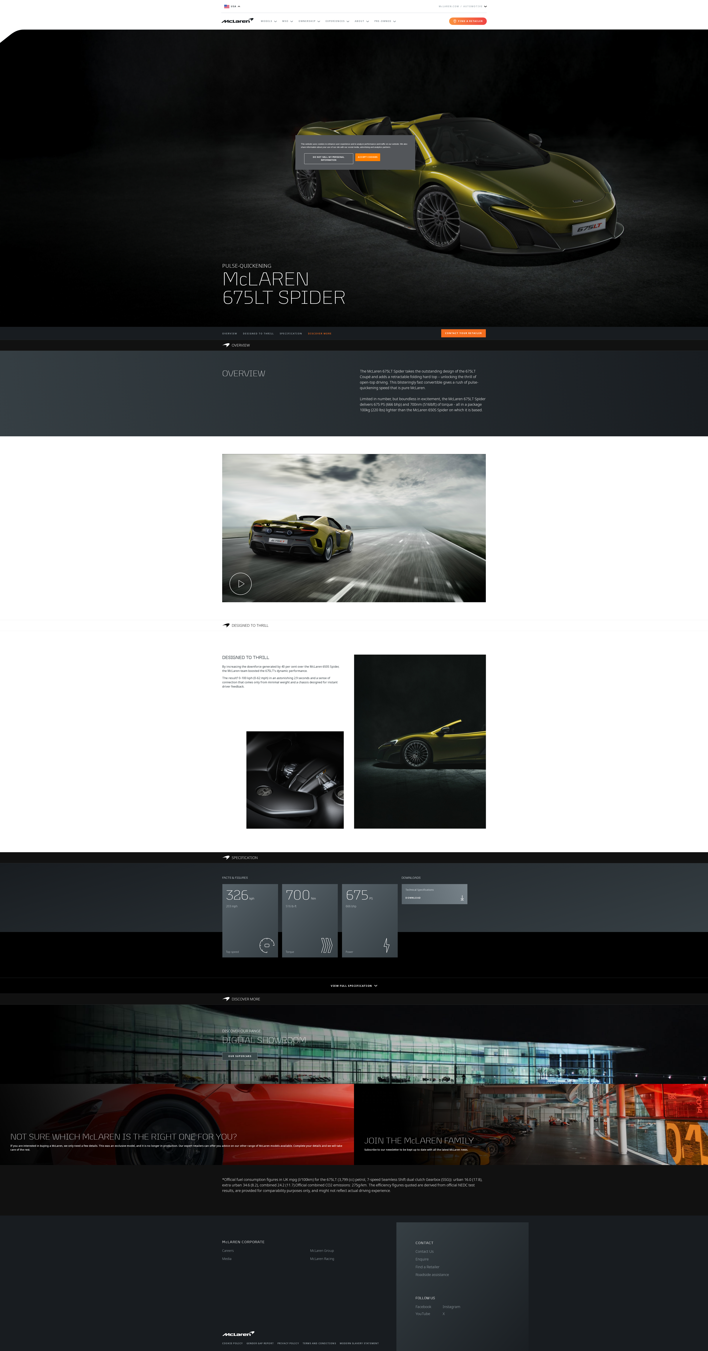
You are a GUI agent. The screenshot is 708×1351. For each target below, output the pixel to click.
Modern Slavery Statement (359, 1343)
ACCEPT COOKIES (368, 157)
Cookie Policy (232, 1343)
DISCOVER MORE (320, 333)
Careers (228, 1250)
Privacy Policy (288, 1343)
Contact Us (425, 1251)
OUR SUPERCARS (239, 1056)
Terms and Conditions (319, 1343)
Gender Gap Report (260, 1343)
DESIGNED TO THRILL (258, 333)
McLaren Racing (322, 1258)
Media (226, 1258)
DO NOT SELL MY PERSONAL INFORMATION (328, 158)
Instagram (451, 1306)
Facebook (423, 1306)
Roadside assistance (432, 1274)
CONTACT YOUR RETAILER (463, 333)
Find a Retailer (428, 1266)
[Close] (410, 139)
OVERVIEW (229, 333)
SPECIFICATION (291, 333)
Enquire (422, 1259)
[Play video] (241, 584)
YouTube (423, 1313)
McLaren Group (322, 1250)
